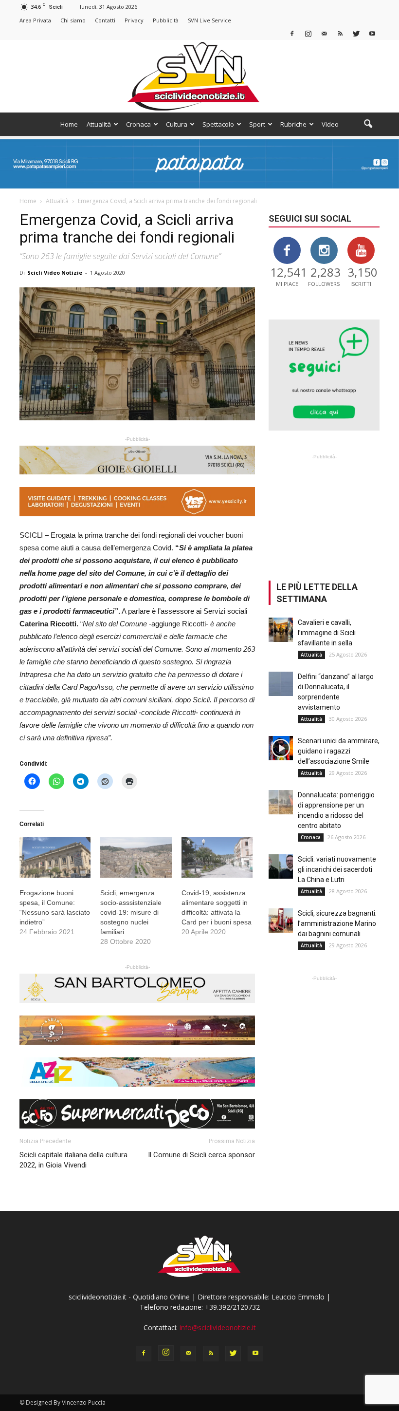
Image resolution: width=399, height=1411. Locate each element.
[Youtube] (372, 33)
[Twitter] (356, 33)
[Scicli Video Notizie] (199, 76)
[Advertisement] (324, 510)
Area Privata (35, 20)
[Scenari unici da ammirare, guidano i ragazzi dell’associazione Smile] (281, 748)
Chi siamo (73, 20)
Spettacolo (218, 124)
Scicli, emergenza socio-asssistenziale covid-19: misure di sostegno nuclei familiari (131, 912)
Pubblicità (166, 20)
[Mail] (324, 33)
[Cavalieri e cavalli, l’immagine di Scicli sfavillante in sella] (281, 630)
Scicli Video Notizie (54, 272)
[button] (368, 124)
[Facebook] (292, 33)
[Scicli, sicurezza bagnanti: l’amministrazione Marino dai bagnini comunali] (281, 920)
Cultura (176, 124)
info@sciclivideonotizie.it (218, 1327)
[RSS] (340, 33)
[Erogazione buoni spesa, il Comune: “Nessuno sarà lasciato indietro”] (55, 857)
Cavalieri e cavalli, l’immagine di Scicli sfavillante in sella (327, 633)
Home (69, 124)
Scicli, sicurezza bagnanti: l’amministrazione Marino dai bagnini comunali (337, 923)
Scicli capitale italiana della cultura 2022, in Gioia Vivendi (73, 1159)
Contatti (105, 20)
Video (330, 124)
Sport (257, 124)
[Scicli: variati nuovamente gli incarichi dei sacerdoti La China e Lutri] (281, 866)
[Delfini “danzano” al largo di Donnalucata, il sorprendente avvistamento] (281, 684)
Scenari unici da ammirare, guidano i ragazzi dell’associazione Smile (339, 751)
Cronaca (138, 124)
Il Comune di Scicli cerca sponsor (201, 1154)
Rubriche (293, 124)
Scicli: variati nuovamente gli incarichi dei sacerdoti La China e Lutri (337, 869)
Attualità (99, 124)
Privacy (134, 20)
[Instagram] (308, 33)
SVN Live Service (209, 20)
